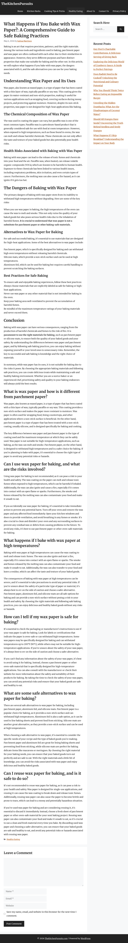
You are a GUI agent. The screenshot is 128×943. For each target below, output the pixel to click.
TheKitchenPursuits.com (56, 938)
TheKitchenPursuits (17, 4)
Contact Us (104, 11)
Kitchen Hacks (33, 11)
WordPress (85, 938)
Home (20, 11)
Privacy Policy (119, 11)
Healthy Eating (76, 11)
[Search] (120, 29)
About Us (91, 11)
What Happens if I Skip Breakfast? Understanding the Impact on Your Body (108, 139)
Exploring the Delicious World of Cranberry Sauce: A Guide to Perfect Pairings (108, 65)
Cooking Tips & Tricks (54, 11)
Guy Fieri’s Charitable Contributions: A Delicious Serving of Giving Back (106, 53)
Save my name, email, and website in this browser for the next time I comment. (41, 914)
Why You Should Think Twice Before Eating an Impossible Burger (108, 94)
